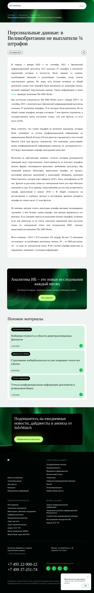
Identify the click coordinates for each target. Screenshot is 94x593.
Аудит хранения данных (17, 525)
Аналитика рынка (15, 481)
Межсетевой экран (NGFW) (18, 534)
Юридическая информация (18, 491)
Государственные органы (56, 464)
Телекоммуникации (54, 488)
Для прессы (12, 484)
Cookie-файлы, (80, 579)
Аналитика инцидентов (17, 508)
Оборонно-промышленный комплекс (61, 481)
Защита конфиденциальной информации (57, 506)
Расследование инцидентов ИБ (58, 519)
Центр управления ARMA (18, 531)
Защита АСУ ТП (52, 523)
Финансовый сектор (54, 474)
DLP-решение (13, 505)
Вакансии (11, 488)
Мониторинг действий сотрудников (22, 511)
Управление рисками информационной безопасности (61, 512)
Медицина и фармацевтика (57, 471)
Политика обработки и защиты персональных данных (20, 549)
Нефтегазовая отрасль (55, 491)
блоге (14, 94)
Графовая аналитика (15, 515)
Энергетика (51, 478)
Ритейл (49, 484)
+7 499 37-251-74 (22, 569)
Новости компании (15, 478)
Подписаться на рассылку (28, 439)
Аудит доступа (13, 521)
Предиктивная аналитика (18, 518)
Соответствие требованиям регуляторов (62, 516)
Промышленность (53, 468)
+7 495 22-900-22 (22, 564)
